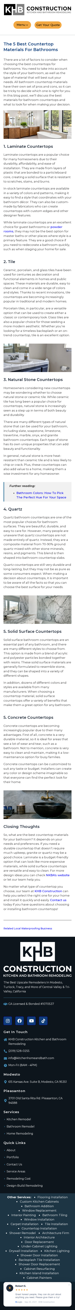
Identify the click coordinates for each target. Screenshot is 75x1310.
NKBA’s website (58, 875)
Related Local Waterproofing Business (27, 928)
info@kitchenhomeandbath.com (31, 1058)
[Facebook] (19, 1021)
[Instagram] (7, 1021)
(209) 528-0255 (18, 1051)
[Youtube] (31, 1021)
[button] (22, 25)
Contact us (58, 900)
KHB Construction (48, 891)
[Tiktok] (43, 1021)
